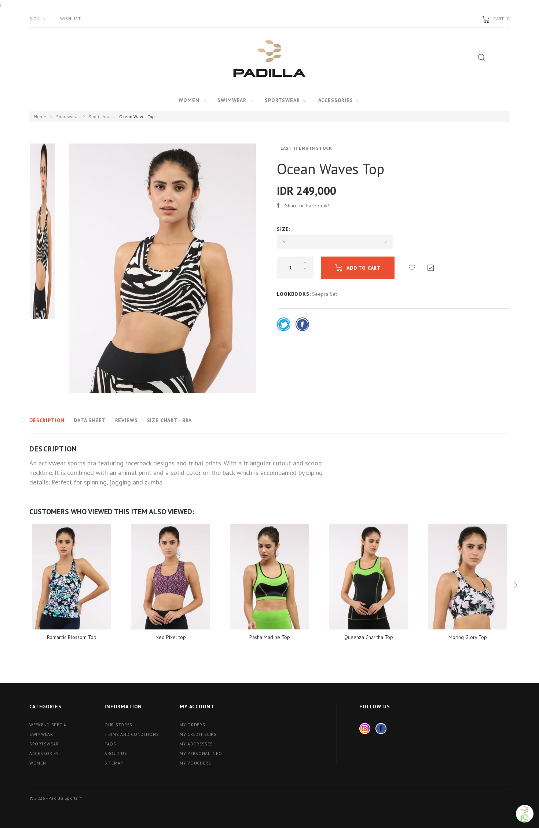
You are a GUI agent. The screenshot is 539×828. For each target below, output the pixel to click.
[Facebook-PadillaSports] (380, 728)
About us (115, 753)
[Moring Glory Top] (467, 576)
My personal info (201, 753)
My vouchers (195, 763)
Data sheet (90, 420)
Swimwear (231, 100)
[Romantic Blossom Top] (71, 576)
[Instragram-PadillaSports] (364, 728)
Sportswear (282, 100)
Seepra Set (324, 294)
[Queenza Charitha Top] (368, 576)
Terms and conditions (131, 734)
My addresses (196, 744)
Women (189, 100)
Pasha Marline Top (269, 637)
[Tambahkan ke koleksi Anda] (430, 268)
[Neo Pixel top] (170, 576)
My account (197, 706)
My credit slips (198, 734)
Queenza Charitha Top (368, 637)
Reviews (126, 420)
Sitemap (113, 763)
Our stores (118, 724)
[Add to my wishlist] (412, 268)
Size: (284, 229)
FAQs (110, 744)
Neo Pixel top (170, 637)
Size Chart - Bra (169, 420)
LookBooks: (294, 294)
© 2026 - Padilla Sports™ (55, 798)
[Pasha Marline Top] (269, 576)
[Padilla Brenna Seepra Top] (42, 229)
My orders (192, 724)
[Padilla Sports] (269, 58)
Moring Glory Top (467, 637)
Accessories (335, 100)
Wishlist (70, 18)
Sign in (37, 18)
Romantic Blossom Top (71, 637)
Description (47, 420)
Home (40, 116)
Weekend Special (49, 724)
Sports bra (99, 116)
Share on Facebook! (307, 205)
